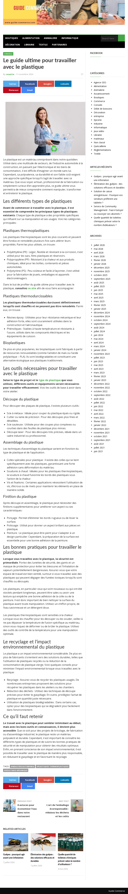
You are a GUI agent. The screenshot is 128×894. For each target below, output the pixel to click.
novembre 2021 (102, 432)
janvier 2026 (100, 263)
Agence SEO (100, 82)
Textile (43, 44)
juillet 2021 (99, 447)
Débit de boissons (103, 108)
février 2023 (100, 376)
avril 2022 (98, 413)
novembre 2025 (102, 271)
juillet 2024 (99, 331)
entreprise (99, 116)
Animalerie (50, 38)
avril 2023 (98, 368)
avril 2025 (98, 297)
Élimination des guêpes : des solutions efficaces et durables (42, 858)
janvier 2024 (100, 350)
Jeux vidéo (99, 131)
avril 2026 (98, 252)
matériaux (99, 138)
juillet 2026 (99, 245)
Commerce (99, 101)
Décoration (12, 44)
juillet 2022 (99, 402)
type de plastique (50, 380)
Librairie (29, 44)
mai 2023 (98, 365)
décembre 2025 (102, 267)
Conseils (8, 54)
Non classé (99, 142)
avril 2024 (98, 342)
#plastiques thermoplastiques (53, 766)
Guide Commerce (116, 890)
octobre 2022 (100, 391)
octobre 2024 (100, 320)
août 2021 (99, 443)
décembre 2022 (102, 383)
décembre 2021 (102, 428)
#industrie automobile (22, 766)
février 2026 (100, 260)
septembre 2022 (102, 395)
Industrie (98, 123)
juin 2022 (98, 406)
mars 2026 (99, 256)
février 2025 (100, 305)
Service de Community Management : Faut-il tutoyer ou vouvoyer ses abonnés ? (108, 210)
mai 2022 (98, 410)
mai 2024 (98, 338)
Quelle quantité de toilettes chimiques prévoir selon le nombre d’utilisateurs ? (107, 221)
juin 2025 (98, 290)
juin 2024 (98, 335)
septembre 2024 (102, 323)
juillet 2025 (99, 286)
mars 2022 (99, 417)
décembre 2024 (102, 312)
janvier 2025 (100, 308)
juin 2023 (98, 361)
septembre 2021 (102, 440)
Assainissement (102, 93)
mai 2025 (98, 293)
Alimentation (30, 38)
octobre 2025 (100, 275)
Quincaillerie (100, 146)
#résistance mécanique (15, 770)
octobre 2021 (100, 436)
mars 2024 (99, 346)
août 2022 (99, 398)
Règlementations (102, 149)
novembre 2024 (102, 316)
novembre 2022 (102, 387)
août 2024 (99, 327)
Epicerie (98, 119)
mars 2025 (99, 301)
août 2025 (99, 282)
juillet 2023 (99, 357)
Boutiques (11, 38)
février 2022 (100, 421)
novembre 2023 (102, 353)
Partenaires (59, 44)
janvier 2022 (100, 425)
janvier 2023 (100, 380)
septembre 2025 (102, 278)
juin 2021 (98, 451)
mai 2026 (98, 248)
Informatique (70, 38)
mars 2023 (99, 372)
